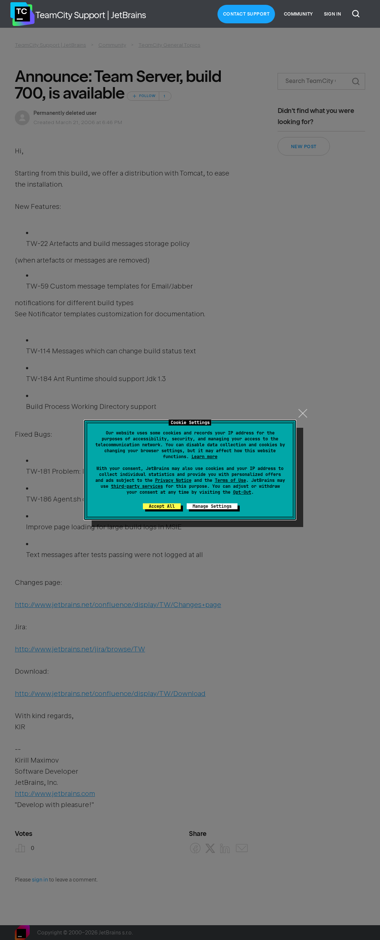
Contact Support (246, 14)
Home (22, 14)
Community (298, 14)
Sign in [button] (332, 14)
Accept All (162, 506)
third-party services (137, 486)
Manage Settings (212, 506)
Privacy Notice (173, 480)
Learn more (204, 457)
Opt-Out (242, 492)
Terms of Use (230, 480)
